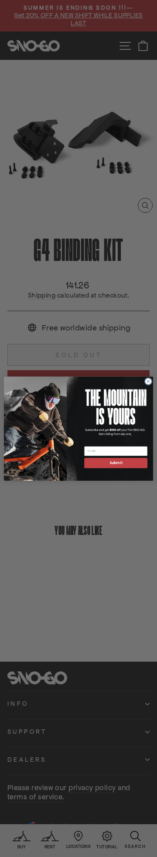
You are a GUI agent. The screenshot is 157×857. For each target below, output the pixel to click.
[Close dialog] (148, 381)
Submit (115, 462)
